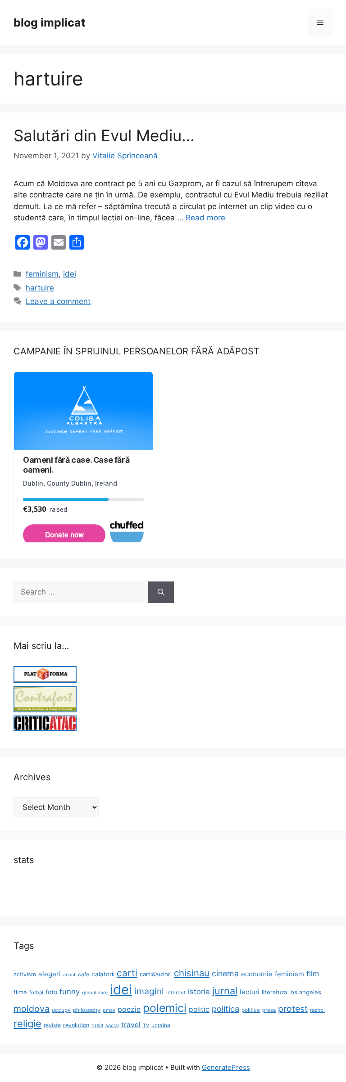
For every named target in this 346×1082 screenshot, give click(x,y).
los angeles (305, 992)
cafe (83, 974)
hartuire (40, 287)
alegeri (49, 974)
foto (51, 992)
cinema (225, 973)
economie (257, 974)
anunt (69, 975)
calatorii (102, 974)
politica (225, 1009)
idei (69, 273)
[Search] (161, 592)
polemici (165, 1008)
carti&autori (156, 974)
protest (293, 1008)
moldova (32, 1008)
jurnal (224, 991)
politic (199, 1009)
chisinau (191, 973)
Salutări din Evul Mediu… (104, 135)
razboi (317, 1010)
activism (25, 974)
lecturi (250, 992)
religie (27, 1023)
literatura (274, 992)
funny (69, 991)
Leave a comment (58, 301)
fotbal (36, 992)
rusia (97, 1025)
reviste (52, 1025)
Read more (205, 217)
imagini (149, 991)
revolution (76, 1025)
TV (146, 1025)
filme (20, 992)
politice (250, 1009)
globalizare (95, 993)
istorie (199, 991)
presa (269, 1010)
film (312, 973)
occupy (61, 1009)
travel (131, 1024)
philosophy (86, 1009)
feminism (42, 273)
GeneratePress (226, 1067)
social (112, 1025)
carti (127, 973)
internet (176, 992)
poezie (129, 1009)
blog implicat (50, 22)
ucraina (160, 1025)
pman (109, 1010)
